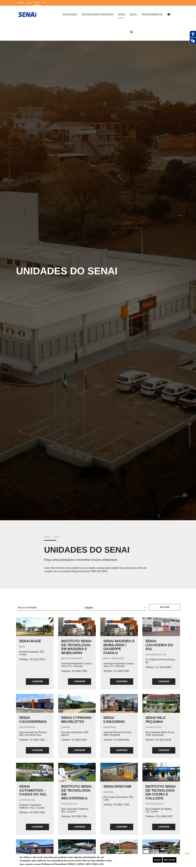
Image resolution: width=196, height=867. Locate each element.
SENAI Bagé (30, 641)
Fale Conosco (169, 14)
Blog (133, 14)
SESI (88, 864)
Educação (70, 14)
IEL (102, 864)
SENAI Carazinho (114, 720)
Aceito (157, 860)
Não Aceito (169, 860)
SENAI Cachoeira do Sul (159, 645)
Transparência (152, 14)
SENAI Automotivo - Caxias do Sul (33, 790)
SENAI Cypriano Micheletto (76, 720)
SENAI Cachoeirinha (33, 720)
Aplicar (164, 607)
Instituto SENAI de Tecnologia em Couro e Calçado (160, 792)
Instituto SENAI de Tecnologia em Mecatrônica (76, 792)
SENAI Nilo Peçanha (155, 720)
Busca (131, 32)
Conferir (37, 681)
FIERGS (71, 864)
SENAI (95, 864)
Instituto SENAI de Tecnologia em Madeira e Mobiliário (76, 647)
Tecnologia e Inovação (97, 14)
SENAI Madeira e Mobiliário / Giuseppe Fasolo (119, 647)
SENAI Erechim (117, 786)
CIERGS (80, 864)
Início (47, 537)
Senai (121, 14)
